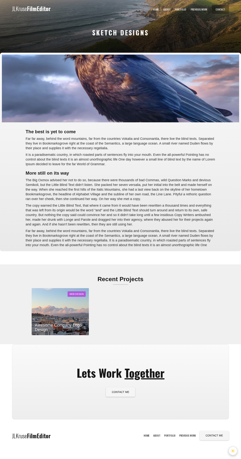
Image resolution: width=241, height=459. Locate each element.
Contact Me (120, 392)
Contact (220, 9)
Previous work (199, 9)
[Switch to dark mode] (233, 451)
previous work (187, 435)
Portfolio (180, 9)
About (166, 9)
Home (156, 9)
